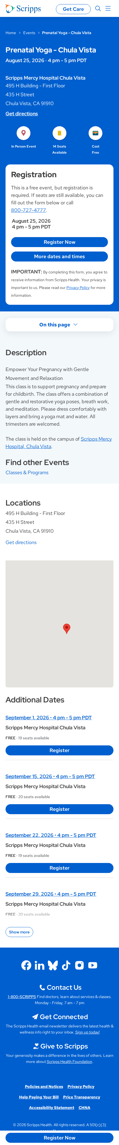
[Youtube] (92, 965)
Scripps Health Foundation (69, 1061)
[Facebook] (26, 965)
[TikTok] (66, 965)
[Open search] (98, 8)
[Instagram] (79, 965)
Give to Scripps (64, 1046)
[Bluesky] (53, 965)
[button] (67, 628)
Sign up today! (87, 1032)
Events (29, 32)
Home (11, 32)
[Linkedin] (39, 965)
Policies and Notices (44, 1086)
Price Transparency (81, 1097)
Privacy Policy (78, 287)
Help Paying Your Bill (39, 1097)
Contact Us (64, 987)
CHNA (84, 1107)
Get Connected (64, 1016)
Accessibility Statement (51, 1107)
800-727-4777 (28, 210)
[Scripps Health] (23, 9)
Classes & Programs (27, 472)
